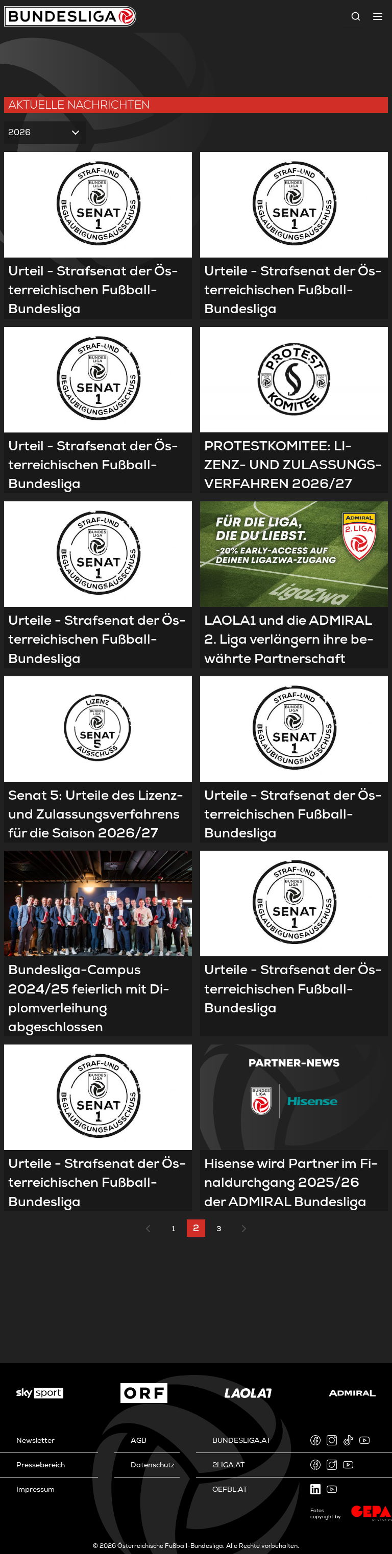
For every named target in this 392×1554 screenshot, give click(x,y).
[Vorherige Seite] (148, 1228)
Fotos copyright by (325, 1513)
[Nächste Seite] (244, 1228)
